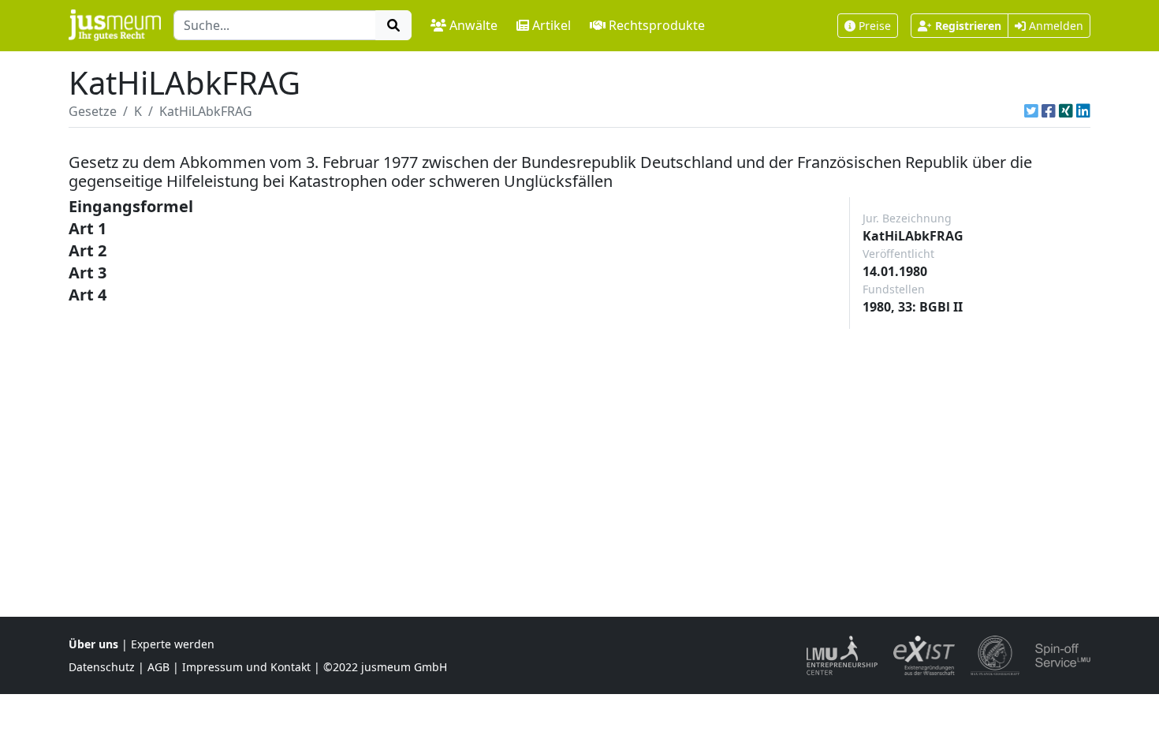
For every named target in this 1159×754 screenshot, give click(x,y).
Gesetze (93, 111)
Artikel (551, 25)
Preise (875, 25)
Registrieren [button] (968, 25)
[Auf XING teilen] (1066, 111)
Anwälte (473, 25)
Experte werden (172, 643)
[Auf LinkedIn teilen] (1083, 111)
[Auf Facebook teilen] (1049, 111)
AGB (158, 666)
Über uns (93, 643)
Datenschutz (102, 666)
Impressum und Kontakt (246, 666)
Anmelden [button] (1054, 25)
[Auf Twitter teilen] (1031, 111)
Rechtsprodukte (657, 25)
